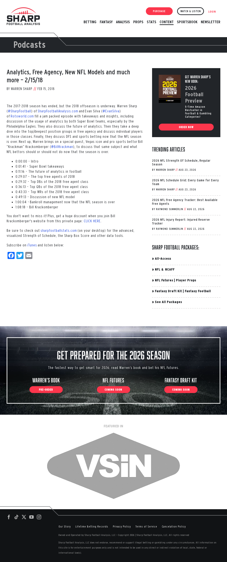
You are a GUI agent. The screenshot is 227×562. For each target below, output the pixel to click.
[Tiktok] (16, 517)
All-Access (163, 258)
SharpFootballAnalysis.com (58, 111)
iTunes (32, 245)
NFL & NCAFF (165, 269)
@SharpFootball (19, 111)
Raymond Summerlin (169, 209)
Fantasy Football (198, 291)
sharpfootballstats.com (59, 230)
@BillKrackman (62, 146)
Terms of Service (146, 526)
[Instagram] (39, 517)
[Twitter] (24, 517)
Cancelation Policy (174, 526)
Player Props (186, 280)
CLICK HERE (92, 221)
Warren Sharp (21, 89)
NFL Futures (164, 280)
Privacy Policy (122, 526)
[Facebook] (9, 517)
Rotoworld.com (22, 116)
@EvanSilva (111, 111)
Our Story (65, 526)
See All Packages (168, 302)
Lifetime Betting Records (91, 526)
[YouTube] (31, 517)
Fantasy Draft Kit (168, 291)
